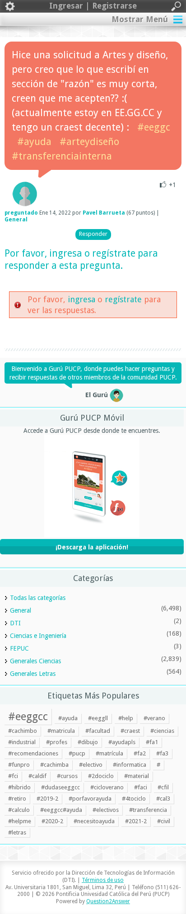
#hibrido (19, 787)
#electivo (90, 764)
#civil (163, 821)
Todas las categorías (37, 597)
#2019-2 (47, 798)
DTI (15, 623)
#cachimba (54, 764)
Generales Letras (33, 673)
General (16, 219)
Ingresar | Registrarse (93, 5)
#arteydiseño (89, 141)
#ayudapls (121, 742)
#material (136, 776)
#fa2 (140, 753)
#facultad (97, 730)
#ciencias (162, 730)
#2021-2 (136, 821)
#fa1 (152, 742)
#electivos (106, 809)
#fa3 (162, 753)
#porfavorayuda (90, 798)
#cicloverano (107, 787)
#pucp (77, 753)
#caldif (37, 776)
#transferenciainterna (62, 156)
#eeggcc (28, 716)
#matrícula (109, 753)
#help (125, 718)
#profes (56, 742)
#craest (130, 730)
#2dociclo (101, 776)
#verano (154, 718)
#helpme (19, 821)
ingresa (65, 253)
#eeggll (98, 718)
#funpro (19, 764)
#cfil (163, 787)
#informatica (129, 764)
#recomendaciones (33, 753)
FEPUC (19, 648)
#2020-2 (52, 821)
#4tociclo (134, 798)
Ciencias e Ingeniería (38, 635)
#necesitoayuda (94, 821)
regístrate (113, 253)
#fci (13, 776)
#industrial (22, 742)
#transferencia (148, 809)
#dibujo (88, 742)
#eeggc (153, 127)
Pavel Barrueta (104, 213)
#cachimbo (22, 730)
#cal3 (163, 798)
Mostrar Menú (140, 19)
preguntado (21, 213)
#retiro (17, 798)
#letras (17, 832)
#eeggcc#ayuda (61, 809)
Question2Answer (108, 901)
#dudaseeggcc (60, 787)
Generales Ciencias (35, 661)
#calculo (19, 809)
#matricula (61, 730)
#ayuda (34, 141)
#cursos (67, 776)
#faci (140, 787)
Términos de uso (103, 880)
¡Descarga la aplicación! (92, 547)
